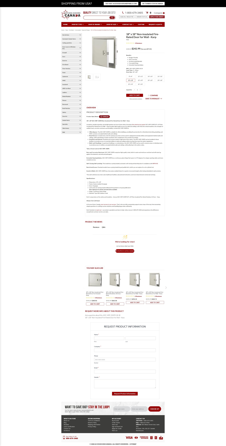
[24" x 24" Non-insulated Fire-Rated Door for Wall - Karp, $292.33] (135, 280)
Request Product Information (125, 394)
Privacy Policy (92, 426)
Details (96, 377)
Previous (84, 287)
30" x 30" (130, 84)
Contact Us (67, 428)
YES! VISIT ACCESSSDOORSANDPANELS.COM (121, 4)
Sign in (123, 17)
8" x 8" (130, 76)
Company (97, 346)
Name (96, 334)
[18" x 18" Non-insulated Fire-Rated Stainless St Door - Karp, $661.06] (115, 280)
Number (96, 363)
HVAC (64, 80)
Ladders (64, 92)
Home (65, 24)
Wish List (114, 430)
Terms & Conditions (94, 420)
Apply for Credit (116, 428)
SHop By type (77, 24)
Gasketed (65, 76)
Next (166, 287)
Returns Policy (92, 422)
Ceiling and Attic (67, 43)
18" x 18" (130, 80)
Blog (65, 422)
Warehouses (140, 430)
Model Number (66, 96)
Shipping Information (94, 424)
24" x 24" (150, 80)
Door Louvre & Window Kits (68, 47)
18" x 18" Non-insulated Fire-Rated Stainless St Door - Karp (115, 293)
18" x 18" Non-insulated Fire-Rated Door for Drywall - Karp (95, 293)
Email (96, 368)
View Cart (115, 424)
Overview (91, 108)
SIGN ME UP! (154, 409)
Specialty (65, 124)
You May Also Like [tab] (95, 268)
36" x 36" (140, 84)
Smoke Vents (66, 120)
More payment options (136, 99)
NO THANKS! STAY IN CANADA (152, 4)
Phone (96, 356)
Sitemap (133, 444)
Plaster (64, 100)
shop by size (111, 24)
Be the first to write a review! (125, 251)
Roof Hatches (66, 108)
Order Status (142, 17)
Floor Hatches (66, 68)
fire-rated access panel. (138, 124)
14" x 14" (150, 76)
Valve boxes (65, 128)
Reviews (66, 424)
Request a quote (155, 24)
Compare (159, 12)
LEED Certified (66, 88)
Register (130, 17)
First (95, 341)
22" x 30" (140, 80)
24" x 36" (160, 80)
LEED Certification (69, 426)
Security (64, 116)
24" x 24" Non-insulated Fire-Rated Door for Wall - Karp (135, 292)
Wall (63, 132)
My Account (115, 420)
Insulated (65, 84)
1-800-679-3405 (133, 12)
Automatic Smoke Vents (69, 39)
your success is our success (108, 204)
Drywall (64, 52)
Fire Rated (65, 64)
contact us (127, 24)
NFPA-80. (155, 163)
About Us (66, 420)
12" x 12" (140, 76)
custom (141, 24)
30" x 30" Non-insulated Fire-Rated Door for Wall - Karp (155, 292)
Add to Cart (95, 304)
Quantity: (129, 89)
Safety (64, 112)
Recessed (65, 104)
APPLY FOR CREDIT (157, 17)
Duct (63, 56)
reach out (99, 210)
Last (127, 341)
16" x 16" (160, 76)
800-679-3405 (72, 438)
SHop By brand (94, 24)
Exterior (64, 60)
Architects (67, 430)
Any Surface (65, 35)
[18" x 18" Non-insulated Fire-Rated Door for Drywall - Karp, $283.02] (95, 280)
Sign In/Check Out (117, 426)
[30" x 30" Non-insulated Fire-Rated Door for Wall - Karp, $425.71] (155, 280)
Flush (63, 72)
